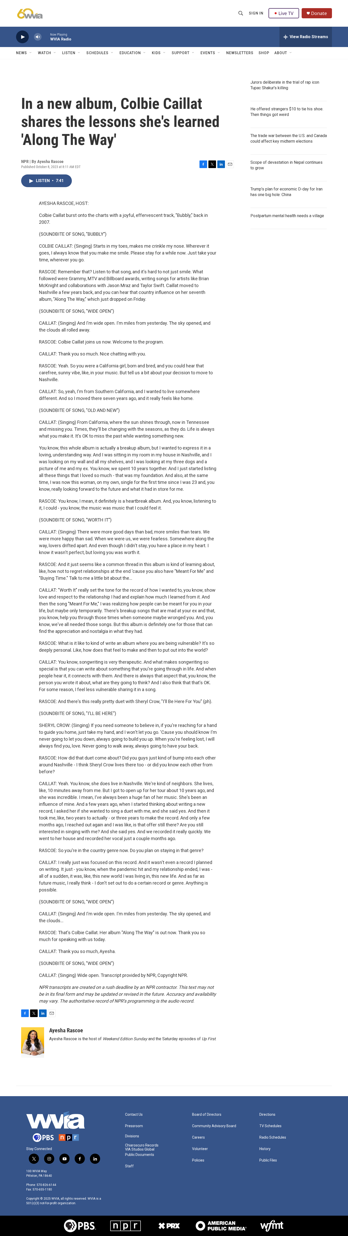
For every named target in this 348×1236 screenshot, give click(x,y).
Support (181, 53)
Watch (44, 53)
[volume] (37, 37)
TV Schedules (270, 1126)
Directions (267, 1114)
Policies (198, 1160)
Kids (156, 53)
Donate (319, 13)
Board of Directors (206, 1114)
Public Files (268, 1160)
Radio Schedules (272, 1137)
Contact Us (134, 1114)
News (21, 53)
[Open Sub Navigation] (31, 53)
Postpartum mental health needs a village (287, 215)
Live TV (285, 13)
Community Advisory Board (214, 1126)
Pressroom (134, 1126)
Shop (264, 53)
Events (207, 53)
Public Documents (139, 1155)
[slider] (46, 36)
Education (130, 53)
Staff (129, 1166)
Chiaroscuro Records (141, 1145)
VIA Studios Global (139, 1149)
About (280, 53)
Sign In (256, 13)
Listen (68, 53)
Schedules (97, 53)
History (265, 1149)
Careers (198, 1137)
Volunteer (200, 1149)
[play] (22, 37)
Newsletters (239, 53)
